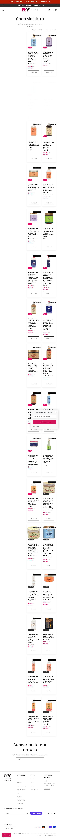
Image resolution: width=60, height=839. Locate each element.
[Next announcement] (57, 5)
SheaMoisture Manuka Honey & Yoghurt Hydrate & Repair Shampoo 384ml (33, 104)
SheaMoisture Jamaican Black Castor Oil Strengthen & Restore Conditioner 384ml (33, 323)
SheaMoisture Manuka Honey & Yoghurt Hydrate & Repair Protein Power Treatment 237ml (48, 549)
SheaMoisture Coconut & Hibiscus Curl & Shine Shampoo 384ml (33, 144)
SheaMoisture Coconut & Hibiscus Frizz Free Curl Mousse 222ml (33, 680)
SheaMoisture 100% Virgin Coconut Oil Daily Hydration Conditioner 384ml (33, 638)
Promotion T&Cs (21, 800)
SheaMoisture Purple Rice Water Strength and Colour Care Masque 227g (33, 232)
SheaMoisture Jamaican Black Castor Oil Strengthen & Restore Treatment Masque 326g (48, 503)
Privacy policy (30, 833)
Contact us (47, 789)
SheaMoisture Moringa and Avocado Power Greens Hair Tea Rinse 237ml (48, 459)
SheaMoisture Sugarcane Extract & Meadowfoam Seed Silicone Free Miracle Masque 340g (33, 459)
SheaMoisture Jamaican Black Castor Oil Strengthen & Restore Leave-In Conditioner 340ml (33, 548)
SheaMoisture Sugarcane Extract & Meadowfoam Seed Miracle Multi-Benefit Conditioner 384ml (33, 278)
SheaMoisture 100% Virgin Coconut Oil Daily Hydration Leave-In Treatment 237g (33, 596)
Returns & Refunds (21, 786)
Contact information (52, 835)
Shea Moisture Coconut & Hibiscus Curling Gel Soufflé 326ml (33, 188)
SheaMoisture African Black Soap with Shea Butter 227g (48, 637)
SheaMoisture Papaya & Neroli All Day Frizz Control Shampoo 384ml (48, 720)
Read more (30, 26)
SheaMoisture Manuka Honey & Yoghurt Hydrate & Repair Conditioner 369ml (33, 56)
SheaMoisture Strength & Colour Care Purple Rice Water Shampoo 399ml (48, 56)
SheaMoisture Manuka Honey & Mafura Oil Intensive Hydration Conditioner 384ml (48, 368)
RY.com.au (16, 833)
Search (32, 779)
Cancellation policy (43, 835)
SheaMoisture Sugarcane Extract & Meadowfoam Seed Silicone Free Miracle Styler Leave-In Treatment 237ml (48, 279)
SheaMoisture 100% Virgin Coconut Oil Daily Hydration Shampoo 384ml (48, 103)
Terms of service (38, 833)
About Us (19, 796)
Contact (19, 779)
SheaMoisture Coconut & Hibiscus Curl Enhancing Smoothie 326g (48, 594)
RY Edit (32, 782)
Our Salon (32, 786)
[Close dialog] (56, 411)
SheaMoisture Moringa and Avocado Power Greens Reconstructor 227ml (48, 232)
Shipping (19, 782)
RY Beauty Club (34, 789)
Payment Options (21, 789)
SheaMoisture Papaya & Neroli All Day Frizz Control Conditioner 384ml (33, 502)
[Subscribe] (42, 759)
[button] (3, 10)
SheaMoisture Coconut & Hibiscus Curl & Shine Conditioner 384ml (48, 188)
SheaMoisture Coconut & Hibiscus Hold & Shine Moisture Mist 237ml (48, 680)
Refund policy (45, 833)
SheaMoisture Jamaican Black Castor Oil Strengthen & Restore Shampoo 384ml (48, 145)
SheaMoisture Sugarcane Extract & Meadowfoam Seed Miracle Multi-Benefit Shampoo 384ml (48, 324)
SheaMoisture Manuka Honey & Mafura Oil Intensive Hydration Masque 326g (33, 368)
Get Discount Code (45, 422)
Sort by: (34, 30)
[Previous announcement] (3, 5)
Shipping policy (53, 833)
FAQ (18, 793)
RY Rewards (20, 803)
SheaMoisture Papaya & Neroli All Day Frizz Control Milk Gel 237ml (33, 720)
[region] (30, 2)
